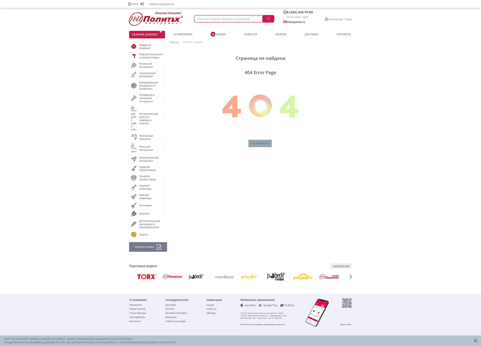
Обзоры (280, 34)
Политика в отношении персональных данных (262, 324)
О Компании (183, 34)
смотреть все (341, 266)
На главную (260, 143)
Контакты (344, 34)
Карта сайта (346, 324)
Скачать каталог (145, 34)
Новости (250, 34)
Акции (221, 34)
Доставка (311, 34)
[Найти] (268, 19)
